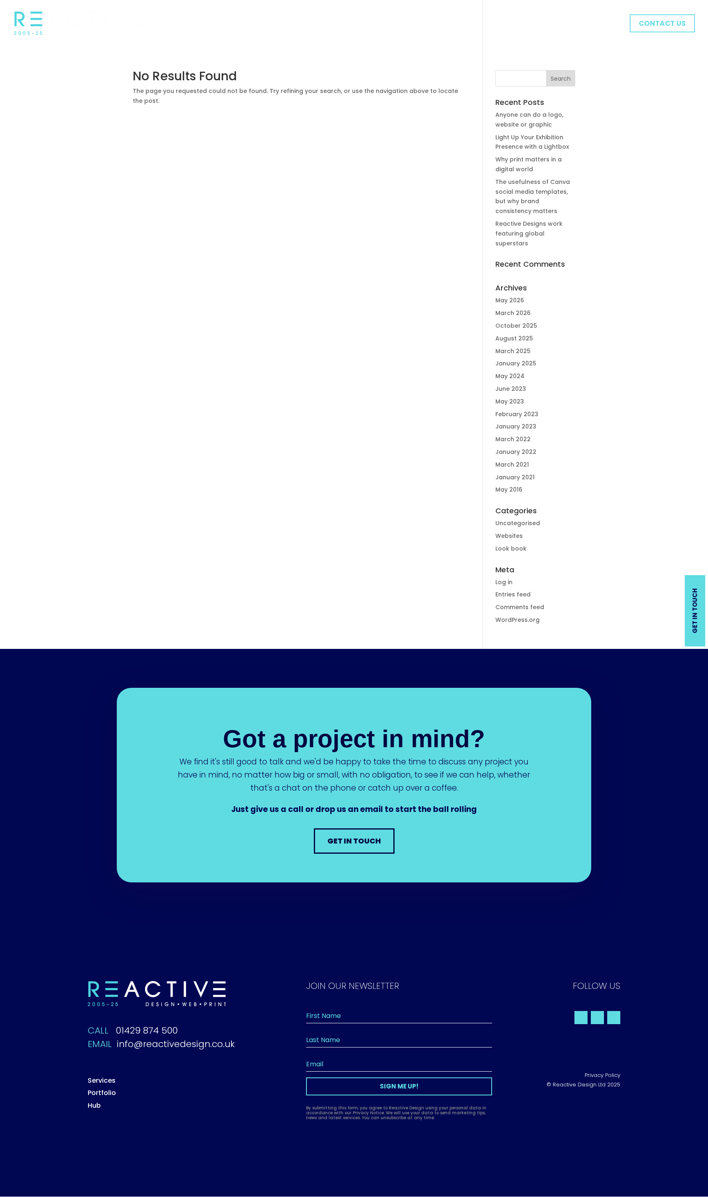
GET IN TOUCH (354, 841)
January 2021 (515, 477)
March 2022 (513, 439)
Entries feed (513, 594)
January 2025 (515, 363)
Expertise (536, 24)
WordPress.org (517, 620)
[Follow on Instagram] (613, 1017)
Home (498, 24)
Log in (504, 582)
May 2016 (508, 489)
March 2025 (513, 351)
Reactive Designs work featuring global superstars (529, 233)
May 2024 (509, 376)
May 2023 (509, 401)
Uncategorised (517, 523)
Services (102, 1080)
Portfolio (579, 24)
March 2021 (512, 464)
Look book (510, 548)
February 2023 (516, 414)
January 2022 (515, 452)
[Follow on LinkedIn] (597, 1017)
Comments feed (519, 607)
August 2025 (514, 338)
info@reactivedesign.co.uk (176, 1044)
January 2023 (515, 426)
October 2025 (516, 326)
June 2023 (510, 389)
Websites (509, 536)
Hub (612, 24)
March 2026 (513, 313)
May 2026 (509, 300)
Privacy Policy (602, 1075)
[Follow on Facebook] (581, 1017)
